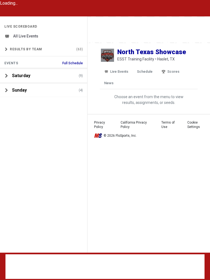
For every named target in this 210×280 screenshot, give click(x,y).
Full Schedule (72, 63)
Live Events (119, 71)
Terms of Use (168, 125)
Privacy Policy (99, 125)
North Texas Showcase (151, 52)
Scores (173, 71)
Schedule (145, 71)
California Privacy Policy (134, 125)
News (108, 83)
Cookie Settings (193, 125)
